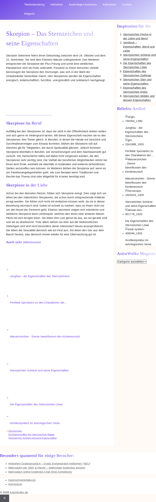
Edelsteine (109, 4)
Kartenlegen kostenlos (83, 4)
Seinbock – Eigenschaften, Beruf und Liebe (139, 46)
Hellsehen (56, 4)
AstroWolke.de (19, 492)
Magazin (29, 13)
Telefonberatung (34, 4)
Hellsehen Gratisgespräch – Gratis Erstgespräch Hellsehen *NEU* (49, 463)
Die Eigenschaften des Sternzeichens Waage (31, 434)
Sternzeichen (15, 431)
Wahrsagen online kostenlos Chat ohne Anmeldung (40, 471)
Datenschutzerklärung (21, 480)
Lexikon (127, 4)
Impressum (15, 484)
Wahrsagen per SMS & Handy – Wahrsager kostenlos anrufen (46, 467)
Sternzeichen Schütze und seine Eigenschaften (32, 438)
